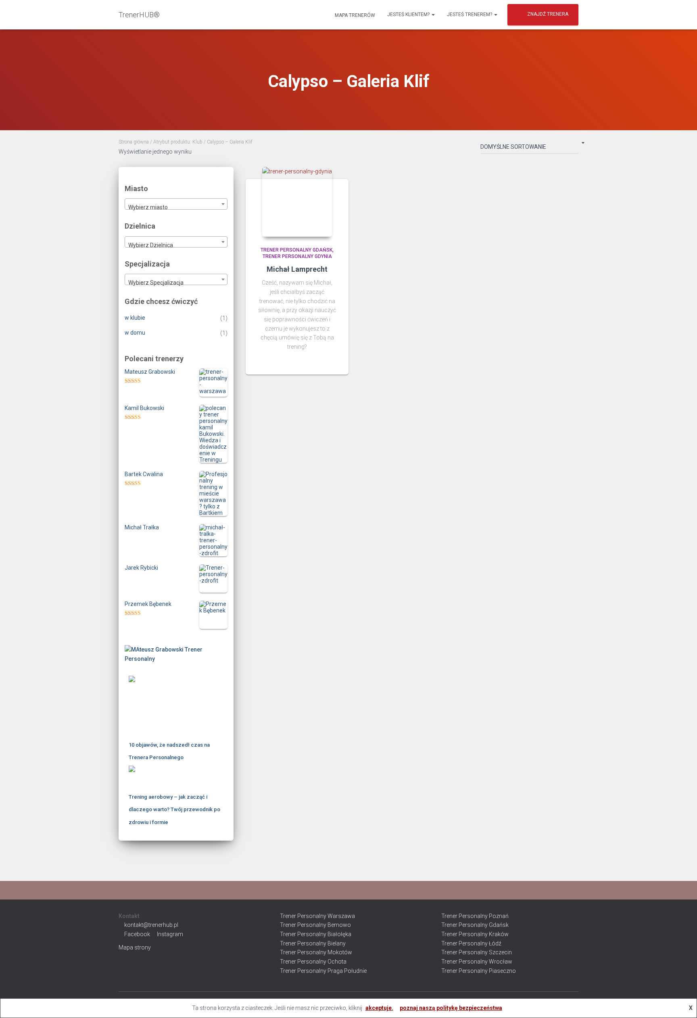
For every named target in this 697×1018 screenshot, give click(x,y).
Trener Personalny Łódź (471, 943)
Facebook (137, 934)
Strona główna (134, 142)
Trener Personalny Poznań (475, 916)
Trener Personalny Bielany (313, 943)
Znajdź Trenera (547, 14)
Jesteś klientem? (409, 14)
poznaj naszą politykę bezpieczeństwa (451, 1008)
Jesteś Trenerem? (470, 14)
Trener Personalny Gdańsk (296, 250)
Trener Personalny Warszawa (317, 916)
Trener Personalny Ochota (313, 961)
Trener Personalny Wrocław (476, 961)
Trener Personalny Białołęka (315, 934)
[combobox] (176, 204)
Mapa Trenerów (354, 15)
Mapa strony (135, 947)
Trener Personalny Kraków (475, 934)
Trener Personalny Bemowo (315, 925)
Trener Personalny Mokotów (316, 952)
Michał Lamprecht (297, 269)
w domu (135, 332)
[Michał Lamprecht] (297, 202)
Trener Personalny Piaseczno (478, 971)
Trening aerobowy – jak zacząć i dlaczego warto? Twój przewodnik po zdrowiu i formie (174, 809)
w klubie (135, 317)
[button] (433, 14)
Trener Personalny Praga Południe (323, 971)
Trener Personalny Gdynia (297, 256)
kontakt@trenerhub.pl (151, 925)
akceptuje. (379, 1008)
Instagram (170, 934)
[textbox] (176, 207)
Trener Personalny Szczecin (476, 952)
